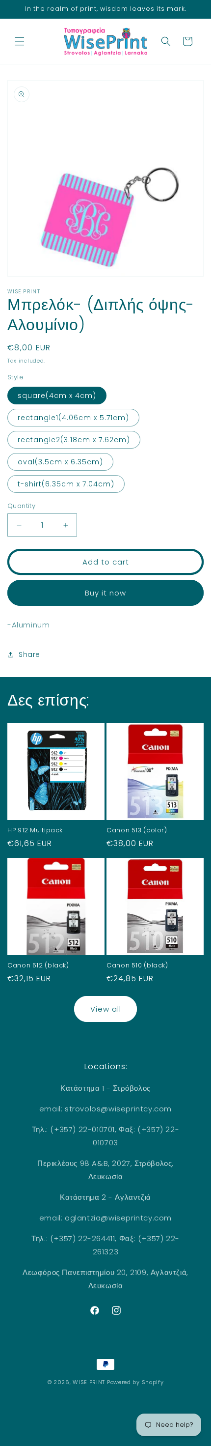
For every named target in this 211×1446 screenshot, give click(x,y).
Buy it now (105, 593)
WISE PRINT (89, 1382)
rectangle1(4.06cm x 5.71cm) (73, 418)
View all (105, 1009)
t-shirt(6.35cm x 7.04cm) (66, 484)
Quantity (21, 505)
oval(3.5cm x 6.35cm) (60, 462)
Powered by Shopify (135, 1382)
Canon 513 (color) (136, 830)
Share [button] (29, 654)
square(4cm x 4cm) (57, 395)
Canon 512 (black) (38, 965)
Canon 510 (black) (137, 965)
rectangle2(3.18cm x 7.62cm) (74, 440)
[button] (19, 41)
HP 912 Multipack (35, 830)
